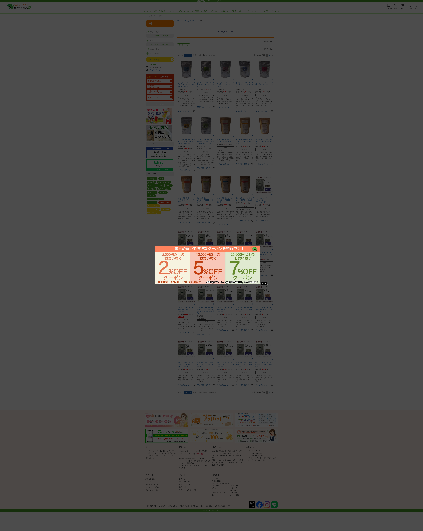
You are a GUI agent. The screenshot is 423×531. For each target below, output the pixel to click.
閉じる (264, 284)
